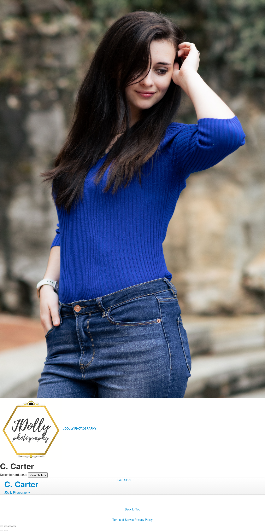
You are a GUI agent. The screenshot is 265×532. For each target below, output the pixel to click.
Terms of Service (123, 519)
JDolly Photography (17, 492)
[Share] (5, 526)
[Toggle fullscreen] (10, 526)
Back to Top (132, 509)
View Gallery (38, 475)
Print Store (124, 480)
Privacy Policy (144, 519)
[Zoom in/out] (14, 526)
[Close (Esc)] (1, 526)
